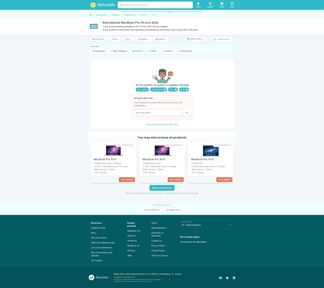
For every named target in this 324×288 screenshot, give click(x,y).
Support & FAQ (98, 228)
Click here (170, 11)
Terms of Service (159, 255)
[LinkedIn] (234, 277)
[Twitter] (227, 277)
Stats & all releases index (103, 242)
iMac (129, 255)
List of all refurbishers (101, 247)
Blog (93, 232)
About (154, 223)
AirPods (131, 250)
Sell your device (99, 237)
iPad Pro (131, 236)
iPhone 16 (132, 240)
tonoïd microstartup (122, 277)
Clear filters (173, 124)
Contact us (156, 240)
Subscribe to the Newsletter (193, 242)
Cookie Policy (158, 250)
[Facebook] (220, 277)
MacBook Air (133, 245)
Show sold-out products (157, 124)
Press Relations (158, 228)
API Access (96, 260)
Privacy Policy (158, 245)
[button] (99, 39)
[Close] (165, 89)
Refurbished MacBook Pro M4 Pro (142, 274)
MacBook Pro (133, 231)
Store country (187, 222)
